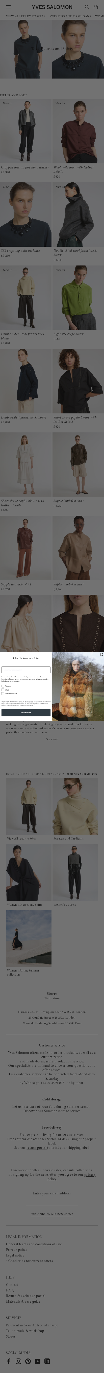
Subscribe (26, 713)
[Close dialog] (101, 654)
